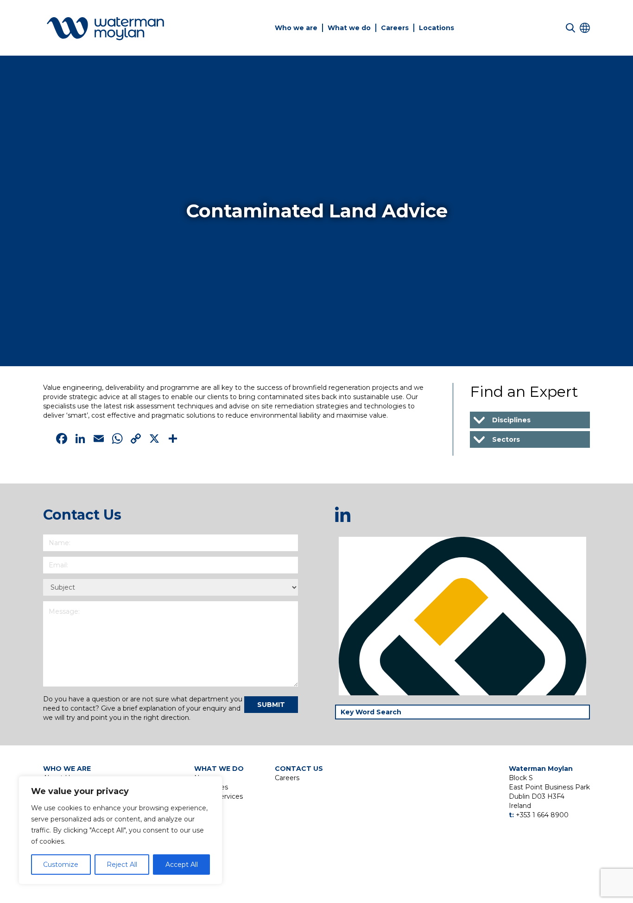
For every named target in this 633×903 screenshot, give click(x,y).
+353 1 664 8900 (542, 815)
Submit (271, 704)
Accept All (181, 864)
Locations (436, 28)
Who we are (296, 28)
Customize (60, 864)
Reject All (122, 864)
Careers (395, 28)
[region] (120, 830)
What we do (349, 28)
